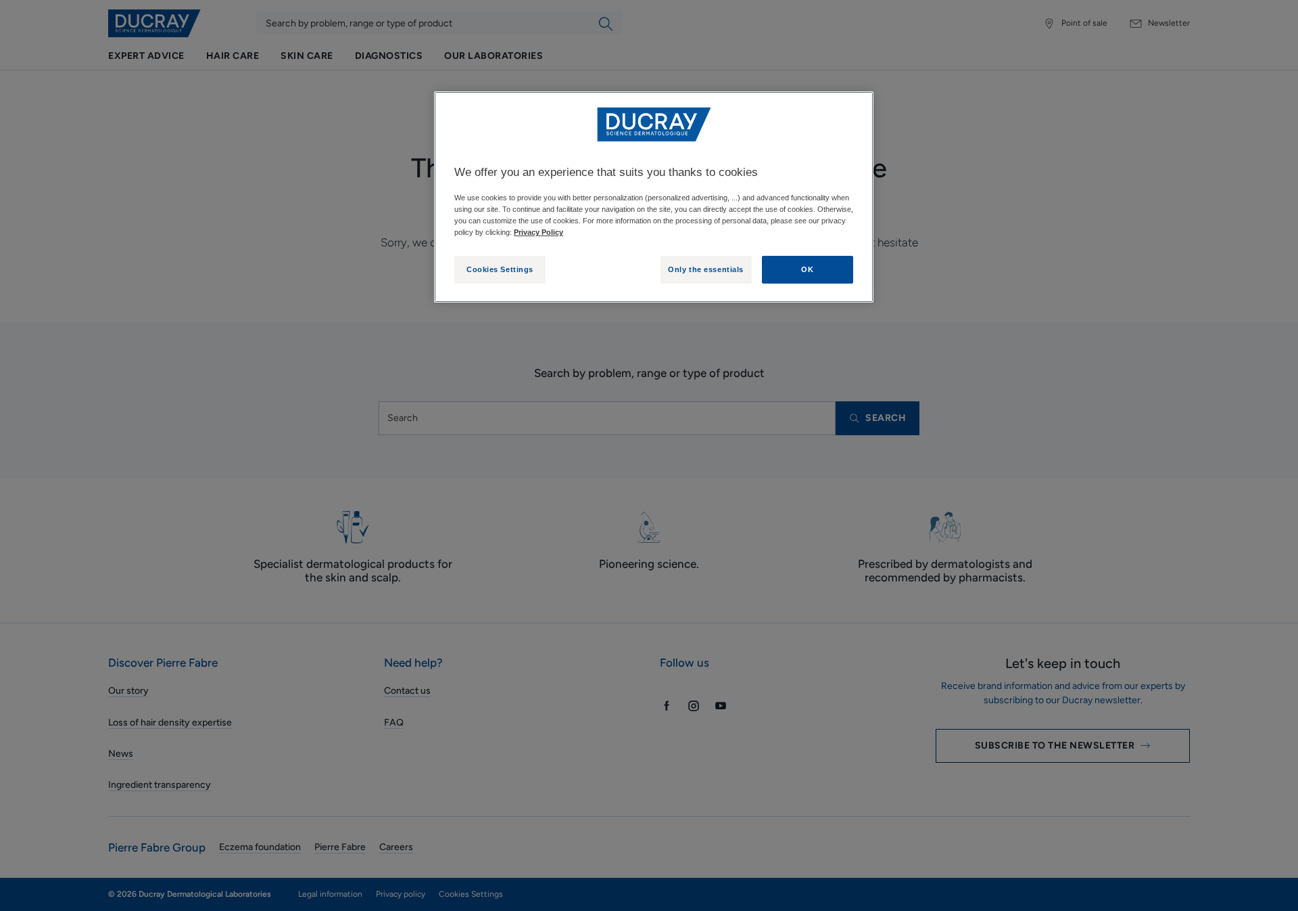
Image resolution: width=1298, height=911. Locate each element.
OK (807, 269)
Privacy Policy (538, 232)
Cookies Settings (499, 269)
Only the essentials (706, 269)
